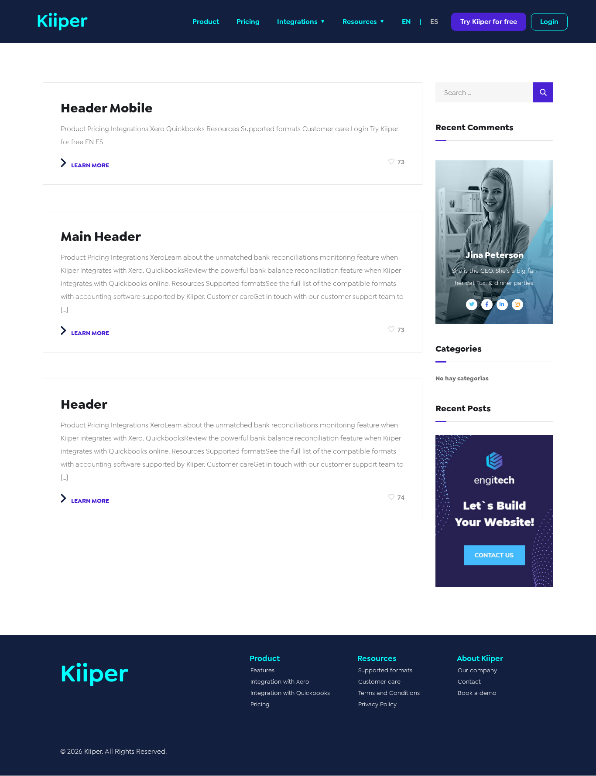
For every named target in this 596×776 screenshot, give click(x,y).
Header (84, 404)
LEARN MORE (89, 165)
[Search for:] (494, 92)
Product (205, 21)
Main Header (101, 236)
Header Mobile (107, 108)
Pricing (248, 21)
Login (549, 21)
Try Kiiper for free (488, 21)
